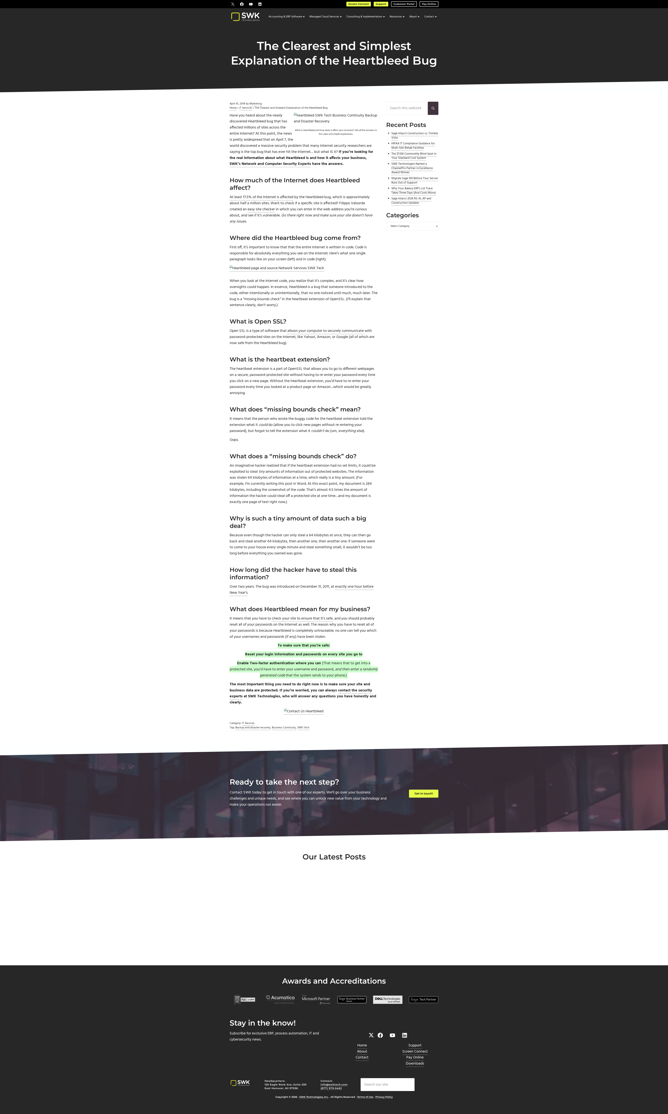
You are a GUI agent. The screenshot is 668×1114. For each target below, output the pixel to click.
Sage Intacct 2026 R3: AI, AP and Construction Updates (411, 200)
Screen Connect (358, 4)
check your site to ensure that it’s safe (302, 619)
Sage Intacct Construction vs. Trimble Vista (414, 135)
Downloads (415, 1064)
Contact (362, 1057)
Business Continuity (284, 727)
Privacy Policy (384, 1097)
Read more (245, 953)
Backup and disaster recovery (253, 727)
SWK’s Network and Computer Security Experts (270, 164)
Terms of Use (365, 1097)
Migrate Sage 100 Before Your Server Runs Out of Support (414, 180)
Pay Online (429, 4)
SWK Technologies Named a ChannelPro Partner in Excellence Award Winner (412, 168)
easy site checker (261, 209)
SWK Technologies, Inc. (313, 1097)
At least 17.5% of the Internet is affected (261, 197)
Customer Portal (403, 4)
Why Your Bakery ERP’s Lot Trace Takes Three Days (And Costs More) (413, 190)
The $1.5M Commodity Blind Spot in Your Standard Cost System (413, 156)
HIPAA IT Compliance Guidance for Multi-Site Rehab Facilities (413, 145)
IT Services (245, 108)
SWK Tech (303, 727)
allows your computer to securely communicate (325, 331)
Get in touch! (424, 793)
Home (233, 108)
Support (381, 4)
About (362, 1052)
